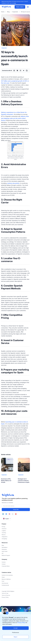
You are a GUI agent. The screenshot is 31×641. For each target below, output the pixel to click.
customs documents (13, 183)
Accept (15, 628)
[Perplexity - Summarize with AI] (20, 70)
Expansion (15, 11)
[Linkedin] (3, 514)
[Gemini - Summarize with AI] (23, 70)
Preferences (15, 632)
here (15, 3)
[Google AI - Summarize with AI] (27, 70)
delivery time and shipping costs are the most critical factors (15, 118)
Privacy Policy (21, 622)
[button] (6, 518)
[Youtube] (16, 514)
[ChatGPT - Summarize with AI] (14, 70)
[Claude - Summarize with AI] (17, 70)
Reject (15, 637)
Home (2, 11)
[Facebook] (6, 514)
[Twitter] (12, 514)
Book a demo (19, 7)
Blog (8, 11)
